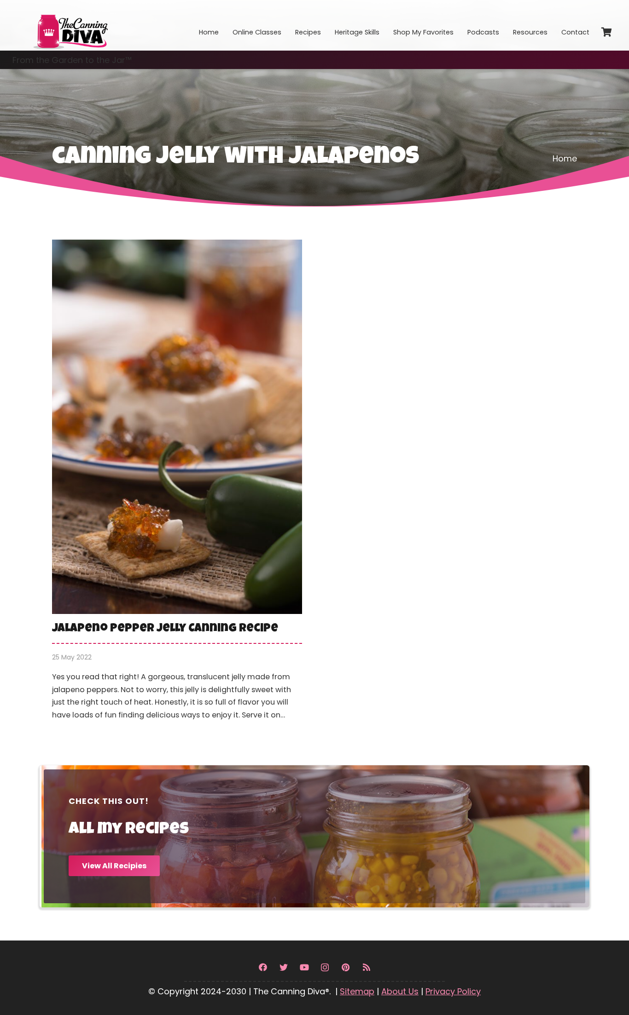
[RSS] (366, 967)
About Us (400, 991)
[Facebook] (262, 967)
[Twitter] (283, 967)
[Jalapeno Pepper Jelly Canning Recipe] (177, 487)
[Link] (70, 25)
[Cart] (606, 32)
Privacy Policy (453, 991)
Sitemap (357, 991)
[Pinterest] (345, 967)
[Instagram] (324, 967)
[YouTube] (304, 967)
